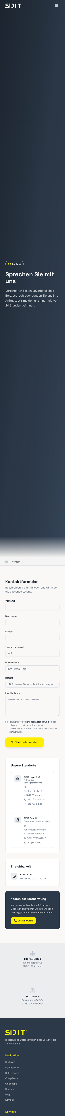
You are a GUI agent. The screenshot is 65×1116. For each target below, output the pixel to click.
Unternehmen (12, 662)
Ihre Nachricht (13, 693)
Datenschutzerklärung (37, 721)
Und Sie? (10, 1062)
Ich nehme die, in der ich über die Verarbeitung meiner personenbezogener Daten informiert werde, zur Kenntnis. (33, 726)
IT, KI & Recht (12, 1072)
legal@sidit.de (34, 803)
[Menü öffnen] (56, 5)
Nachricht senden (26, 742)
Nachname (11, 616)
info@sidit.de (34, 842)
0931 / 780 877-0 (36, 838)
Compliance (11, 1078)
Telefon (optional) (14, 646)
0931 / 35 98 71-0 (36, 799)
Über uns (10, 1089)
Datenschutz (12, 1067)
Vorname (10, 600)
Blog (7, 1094)
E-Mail (8, 631)
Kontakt (9, 1099)
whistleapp (11, 1083)
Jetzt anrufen (25, 920)
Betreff (9, 677)
